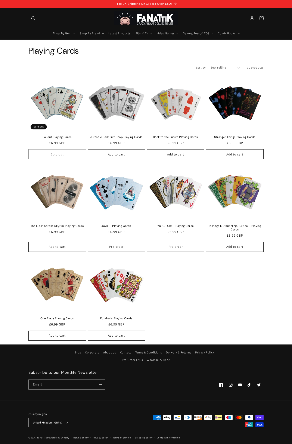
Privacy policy (101, 437)
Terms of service (122, 437)
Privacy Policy (204, 352)
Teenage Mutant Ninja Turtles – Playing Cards (234, 227)
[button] (33, 18)
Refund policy (80, 437)
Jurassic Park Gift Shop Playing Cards (116, 137)
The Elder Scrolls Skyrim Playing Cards (57, 226)
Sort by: (201, 67)
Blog (78, 352)
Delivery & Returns (178, 352)
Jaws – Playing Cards (116, 226)
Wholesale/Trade (158, 360)
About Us (109, 352)
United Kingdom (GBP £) (48, 422)
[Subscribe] (100, 385)
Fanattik (42, 437)
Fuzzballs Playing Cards (116, 318)
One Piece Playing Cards (57, 318)
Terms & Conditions (148, 352)
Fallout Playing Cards (57, 137)
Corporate (92, 352)
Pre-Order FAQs (132, 360)
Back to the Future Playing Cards (175, 137)
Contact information (168, 437)
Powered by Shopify (58, 437)
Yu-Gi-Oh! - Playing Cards (175, 226)
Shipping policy (144, 437)
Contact (125, 352)
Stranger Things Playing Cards (234, 137)
